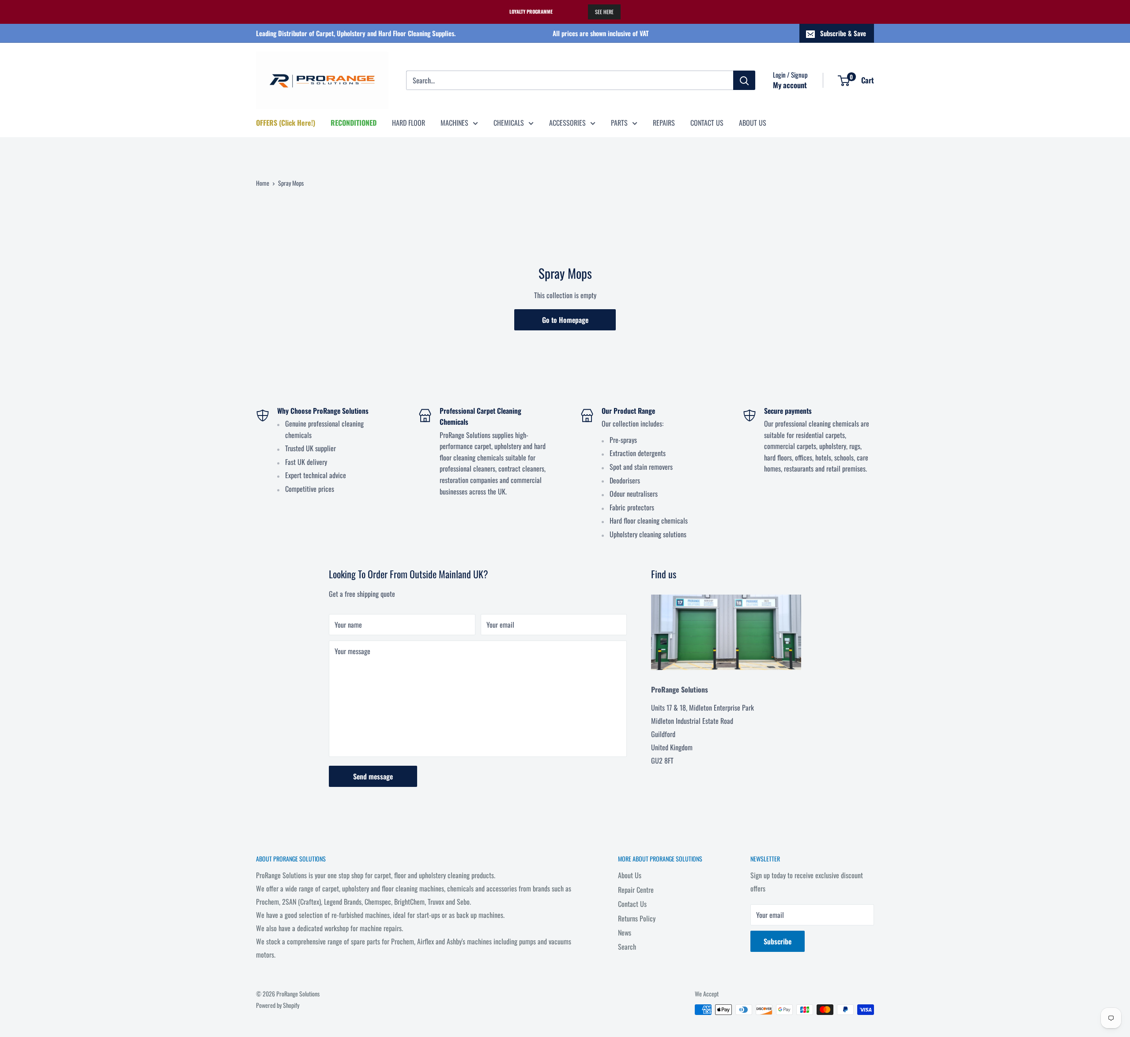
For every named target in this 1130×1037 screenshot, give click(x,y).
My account (790, 84)
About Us (629, 875)
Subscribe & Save (843, 33)
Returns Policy (636, 918)
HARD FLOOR (408, 122)
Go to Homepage (565, 319)
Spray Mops (291, 182)
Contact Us (632, 903)
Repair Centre (636, 889)
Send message (373, 776)
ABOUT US (752, 122)
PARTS (619, 122)
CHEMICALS (508, 122)
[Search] (744, 80)
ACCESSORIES (567, 122)
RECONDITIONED (354, 122)
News (624, 932)
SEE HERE (604, 11)
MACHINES (454, 122)
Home (262, 182)
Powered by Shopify (277, 1005)
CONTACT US (706, 122)
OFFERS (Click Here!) (285, 122)
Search (627, 946)
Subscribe (777, 941)
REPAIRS (664, 122)
